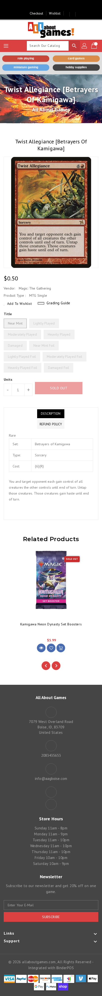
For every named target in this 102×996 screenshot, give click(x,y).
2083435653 (51, 755)
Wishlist (54, 13)
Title (8, 314)
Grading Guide (58, 303)
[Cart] (95, 46)
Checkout (36, 13)
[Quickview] (41, 648)
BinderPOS (65, 967)
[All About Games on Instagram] (55, 5)
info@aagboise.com (51, 778)
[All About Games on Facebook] (46, 5)
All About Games (51, 109)
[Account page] (85, 46)
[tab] (50, 413)
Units (8, 379)
